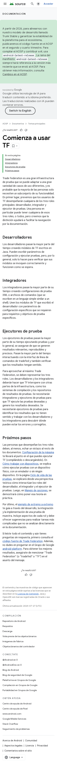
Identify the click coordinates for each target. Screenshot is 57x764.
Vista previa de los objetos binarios (19, 636)
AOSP (5, 123)
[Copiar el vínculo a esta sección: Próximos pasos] (34, 438)
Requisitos (8, 626)
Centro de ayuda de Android (17, 703)
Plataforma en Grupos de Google (19, 680)
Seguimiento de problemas (16, 729)
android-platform (12, 548)
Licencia (29, 745)
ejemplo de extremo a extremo (35, 504)
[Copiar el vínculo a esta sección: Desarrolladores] (35, 238)
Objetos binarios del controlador (19, 646)
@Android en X (10, 659)
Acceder (48, 3)
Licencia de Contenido (28, 594)
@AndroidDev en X (12, 664)
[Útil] (21, 130)
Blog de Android (11, 669)
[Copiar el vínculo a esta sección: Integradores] (29, 281)
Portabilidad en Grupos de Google (20, 690)
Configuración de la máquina (38, 452)
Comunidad (31, 740)
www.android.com (12, 713)
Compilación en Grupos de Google (20, 685)
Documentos (18, 123)
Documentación (14, 13)
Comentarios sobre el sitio (18, 750)
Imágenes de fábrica (13, 641)
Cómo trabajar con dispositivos (20, 463)
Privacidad (42, 745)
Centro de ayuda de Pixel (15, 708)
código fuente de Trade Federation (23, 541)
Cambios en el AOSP (15, 74)
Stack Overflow (10, 723)
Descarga (7, 631)
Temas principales (36, 123)
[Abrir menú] (5, 4)
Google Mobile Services (14, 718)
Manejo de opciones (36, 490)
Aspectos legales (13, 745)
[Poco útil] (26, 130)
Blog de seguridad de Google (17, 675)
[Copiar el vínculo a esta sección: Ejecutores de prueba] (45, 331)
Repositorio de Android (14, 621)
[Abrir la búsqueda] (32, 4)
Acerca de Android (12, 740)
